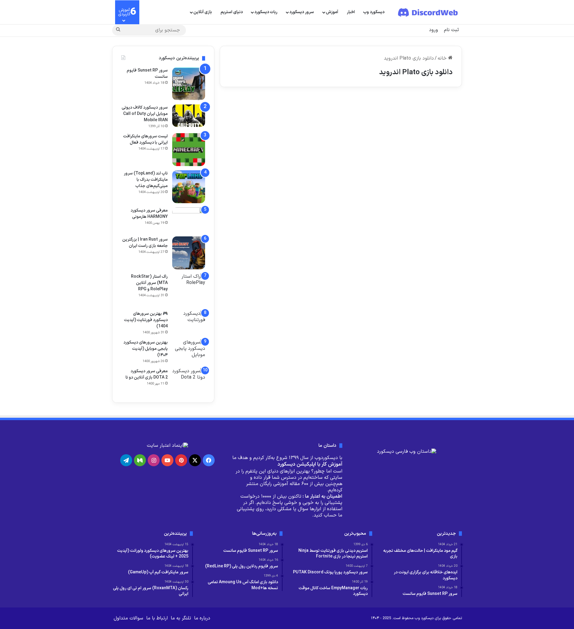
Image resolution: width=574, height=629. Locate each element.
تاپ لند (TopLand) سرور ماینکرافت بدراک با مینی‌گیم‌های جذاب (146, 179)
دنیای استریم (232, 12)
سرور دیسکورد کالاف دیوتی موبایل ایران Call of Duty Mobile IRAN (145, 113)
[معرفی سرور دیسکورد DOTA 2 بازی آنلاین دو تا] (188, 380)
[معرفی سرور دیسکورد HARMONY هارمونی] (188, 219)
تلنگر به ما (181, 618)
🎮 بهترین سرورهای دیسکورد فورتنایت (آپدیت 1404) (146, 320)
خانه (443, 58)
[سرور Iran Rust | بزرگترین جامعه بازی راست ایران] (188, 252)
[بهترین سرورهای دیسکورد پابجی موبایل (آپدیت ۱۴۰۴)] (188, 350)
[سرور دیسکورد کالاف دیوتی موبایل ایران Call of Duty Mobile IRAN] (188, 115)
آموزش (332, 12)
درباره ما (202, 618)
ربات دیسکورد (265, 12)
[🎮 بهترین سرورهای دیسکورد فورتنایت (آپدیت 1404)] (188, 320)
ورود (433, 30)
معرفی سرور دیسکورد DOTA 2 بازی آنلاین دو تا (147, 374)
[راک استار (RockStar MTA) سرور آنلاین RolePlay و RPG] (188, 290)
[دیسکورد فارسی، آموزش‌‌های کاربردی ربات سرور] (428, 12)
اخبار (351, 12)
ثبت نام (451, 30)
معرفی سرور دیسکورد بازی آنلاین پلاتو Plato (408, 123)
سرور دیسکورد (301, 12)
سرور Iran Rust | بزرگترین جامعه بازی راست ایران (145, 242)
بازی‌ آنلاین (202, 12)
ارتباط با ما (157, 618)
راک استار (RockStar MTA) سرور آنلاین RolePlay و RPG (149, 283)
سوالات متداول (128, 618)
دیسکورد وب (373, 12)
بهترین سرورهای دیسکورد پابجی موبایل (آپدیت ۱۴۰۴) (145, 348)
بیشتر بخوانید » (435, 182)
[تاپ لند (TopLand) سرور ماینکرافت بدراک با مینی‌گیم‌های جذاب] (188, 186)
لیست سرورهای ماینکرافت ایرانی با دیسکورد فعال (145, 139)
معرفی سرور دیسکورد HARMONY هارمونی (149, 213)
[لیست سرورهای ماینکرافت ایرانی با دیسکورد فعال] (188, 149)
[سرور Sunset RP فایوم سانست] (188, 83)
